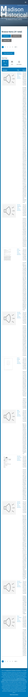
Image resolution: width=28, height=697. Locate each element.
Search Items (6, 40)
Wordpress (18, 670)
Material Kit (8, 670)
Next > (16, 47)
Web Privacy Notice (14, 694)
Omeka (24, 670)
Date (12, 63)
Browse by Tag (16, 36)
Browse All (6, 36)
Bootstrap (13, 670)
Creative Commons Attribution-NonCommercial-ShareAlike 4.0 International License (13, 680)
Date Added (19, 63)
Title (5, 63)
